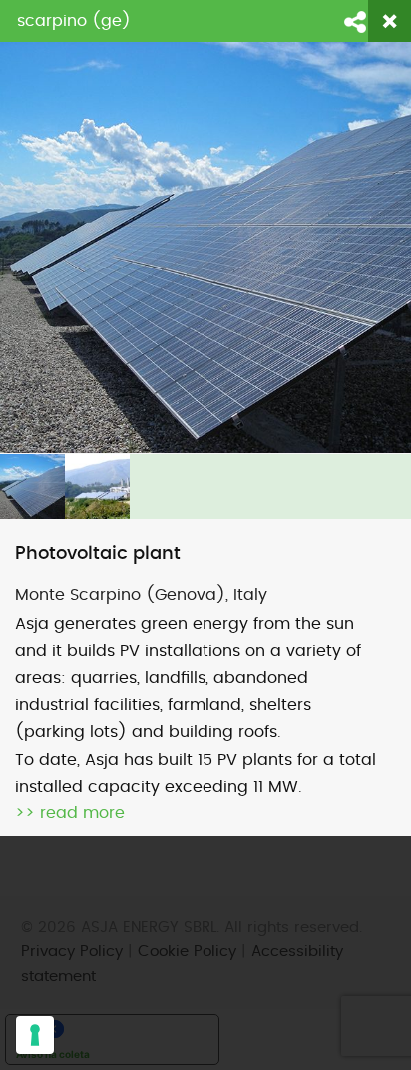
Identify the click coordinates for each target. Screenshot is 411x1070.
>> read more (70, 813)
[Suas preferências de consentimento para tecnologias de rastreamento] (35, 1035)
